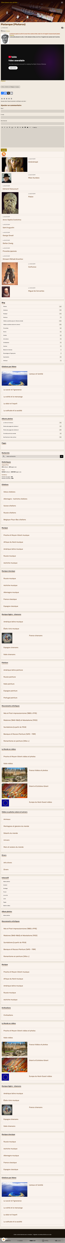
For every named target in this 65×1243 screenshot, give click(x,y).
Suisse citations (10, 506)
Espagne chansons (11, 647)
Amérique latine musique (13, 549)
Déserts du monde (11, 833)
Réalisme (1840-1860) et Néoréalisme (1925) (20, 720)
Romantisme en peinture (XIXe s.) (16, 741)
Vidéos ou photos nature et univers (32, 324)
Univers (6, 840)
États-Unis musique (11, 629)
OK (61, 456)
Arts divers (32, 339)
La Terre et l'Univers (32, 422)
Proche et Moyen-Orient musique (16, 535)
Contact (5, 885)
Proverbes (32, 328)
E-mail (2, 114)
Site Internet (4, 120)
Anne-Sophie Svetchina (12, 220)
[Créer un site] (7, 1241)
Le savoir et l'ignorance (12, 390)
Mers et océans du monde (14, 847)
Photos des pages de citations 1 (32, 426)
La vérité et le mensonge (13, 397)
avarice (12, 35)
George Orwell (8, 235)
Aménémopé (33, 162)
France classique (10, 599)
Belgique (3, 81)
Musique (8, 31)
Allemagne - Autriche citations (15, 499)
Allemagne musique (11, 592)
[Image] (25, 127)
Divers (32, 331)
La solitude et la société (13, 411)
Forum (4, 892)
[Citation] (15, 127)
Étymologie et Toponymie (32, 353)
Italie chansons (9, 654)
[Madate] (20, 1241)
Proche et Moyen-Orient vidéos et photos (19, 757)
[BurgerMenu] (62, 2)
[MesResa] (32, 1241)
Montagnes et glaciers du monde (16, 826)
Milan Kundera (33, 178)
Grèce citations (5, 86)
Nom (2, 108)
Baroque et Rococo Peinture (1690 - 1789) (20, 734)
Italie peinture (9, 684)
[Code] (30, 127)
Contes (32, 335)
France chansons (35, 636)
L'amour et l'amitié (36, 374)
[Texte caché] (22, 127)
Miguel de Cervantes (36, 291)
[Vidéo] (27, 127)
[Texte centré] (18, 127)
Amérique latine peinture (13, 670)
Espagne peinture (10, 691)
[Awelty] (45, 1241)
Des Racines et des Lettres (32, 437)
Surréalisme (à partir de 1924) (15, 727)
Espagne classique (11, 606)
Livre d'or (5, 895)
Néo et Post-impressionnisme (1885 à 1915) (20, 713)
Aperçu (35, 127)
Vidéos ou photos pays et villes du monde (32, 321)
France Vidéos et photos (38, 770)
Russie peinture (10, 677)
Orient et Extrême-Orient (38, 786)
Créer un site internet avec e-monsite (23, 1234)
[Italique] (4, 127)
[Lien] (20, 127)
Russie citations (10, 513)
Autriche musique (10, 563)
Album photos (6, 881)
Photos (32, 306)
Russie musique (10, 556)
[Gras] (2, 127)
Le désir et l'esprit (10, 404)
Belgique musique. (14, 86)
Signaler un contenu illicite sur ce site (42, 1234)
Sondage (5, 888)
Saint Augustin (8, 228)
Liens (4, 898)
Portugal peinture (10, 698)
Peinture (32, 317)
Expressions (32, 357)
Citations (32, 310)
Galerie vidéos (6, 905)
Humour (32, 346)
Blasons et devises (32, 349)
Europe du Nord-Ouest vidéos (40, 802)
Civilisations (32, 342)
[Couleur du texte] (12, 127)
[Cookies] (4, 1239)
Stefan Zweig (8, 243)
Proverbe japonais (10, 251)
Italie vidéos (8, 763)
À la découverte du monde (32, 433)
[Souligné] (7, 127)
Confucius (32, 267)
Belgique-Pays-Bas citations (15, 520)
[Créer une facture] (57, 1241)
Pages (4, 902)
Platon (30, 197)
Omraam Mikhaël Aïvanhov (13, 259)
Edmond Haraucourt (10, 189)
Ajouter (4, 150)
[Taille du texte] (9, 127)
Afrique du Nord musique (13, 542)
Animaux (32, 360)
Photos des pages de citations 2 (32, 430)
